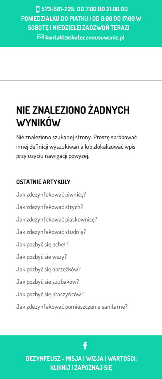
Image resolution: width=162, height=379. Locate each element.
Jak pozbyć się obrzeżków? (48, 269)
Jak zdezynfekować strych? (49, 207)
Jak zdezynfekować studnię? (51, 232)
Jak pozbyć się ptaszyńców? (49, 294)
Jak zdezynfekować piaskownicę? (56, 219)
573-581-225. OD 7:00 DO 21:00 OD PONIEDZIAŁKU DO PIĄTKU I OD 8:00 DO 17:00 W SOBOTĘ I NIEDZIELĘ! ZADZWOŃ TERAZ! (81, 18)
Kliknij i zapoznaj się (81, 368)
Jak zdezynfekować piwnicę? (51, 194)
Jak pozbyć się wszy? (41, 257)
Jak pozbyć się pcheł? (42, 244)
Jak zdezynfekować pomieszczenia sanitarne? (72, 306)
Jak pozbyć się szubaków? (47, 281)
